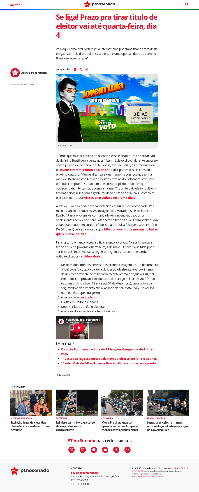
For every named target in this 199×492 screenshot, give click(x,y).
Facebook (94, 450)
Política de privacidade (140, 476)
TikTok (116, 450)
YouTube (105, 450)
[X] (81, 69)
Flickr (127, 450)
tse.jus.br (86, 297)
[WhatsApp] (87, 69)
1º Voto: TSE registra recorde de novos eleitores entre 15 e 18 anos (109, 359)
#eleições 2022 (63, 375)
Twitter (71, 450)
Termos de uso (157, 476)
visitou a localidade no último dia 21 (110, 198)
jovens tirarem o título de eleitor (84, 170)
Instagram (83, 450)
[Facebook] (75, 69)
